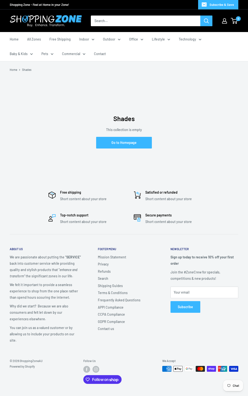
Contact (100, 54)
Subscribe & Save (221, 5)
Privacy (103, 264)
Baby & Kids (19, 54)
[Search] (206, 21)
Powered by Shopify (22, 366)
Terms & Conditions (113, 293)
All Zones (34, 39)
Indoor (84, 39)
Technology (187, 39)
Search (103, 278)
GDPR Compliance (111, 322)
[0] (234, 21)
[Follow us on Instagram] (96, 369)
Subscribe (185, 307)
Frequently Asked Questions (119, 300)
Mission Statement (112, 257)
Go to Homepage (124, 142)
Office (133, 39)
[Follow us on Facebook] (86, 369)
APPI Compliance (111, 307)
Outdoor (109, 39)
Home (14, 39)
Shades (26, 69)
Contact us (106, 329)
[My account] (224, 21)
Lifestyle (158, 39)
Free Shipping (60, 39)
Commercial (71, 54)
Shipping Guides (110, 286)
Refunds (104, 271)
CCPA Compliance (111, 314)
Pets (44, 54)
